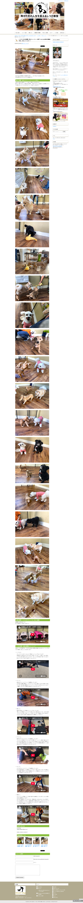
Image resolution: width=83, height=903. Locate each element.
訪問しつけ (30, 32)
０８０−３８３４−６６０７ (58, 42)
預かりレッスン (25, 43)
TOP (25, 35)
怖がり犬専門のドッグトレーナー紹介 (59, 889)
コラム (54, 138)
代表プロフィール (56, 888)
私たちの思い (18, 32)
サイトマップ (61, 0)
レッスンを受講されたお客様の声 (59, 891)
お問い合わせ (62, 32)
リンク (55, 895)
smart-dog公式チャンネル (57, 86)
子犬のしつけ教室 (45, 32)
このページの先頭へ (78, 900)
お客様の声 (54, 126)
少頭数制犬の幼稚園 (37, 32)
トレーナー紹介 (24, 32)
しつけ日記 (56, 32)
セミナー (51, 32)
